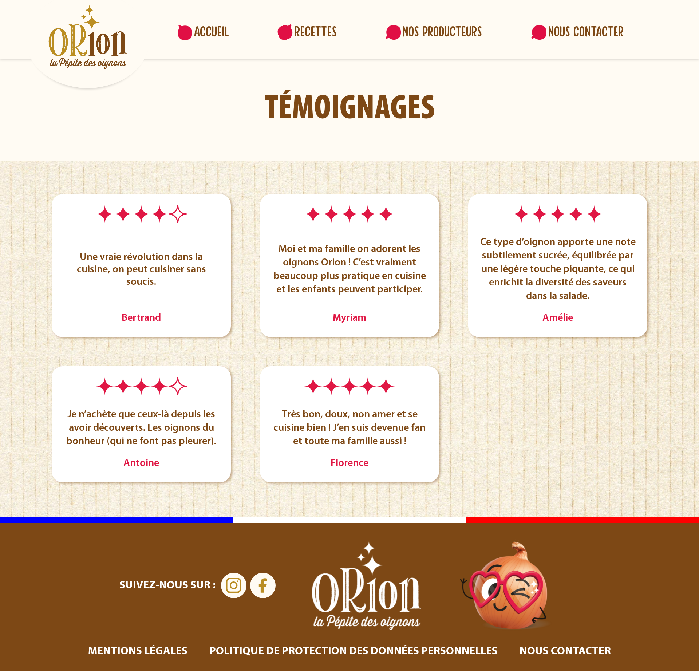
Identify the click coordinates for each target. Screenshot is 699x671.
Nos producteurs (442, 32)
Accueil (211, 32)
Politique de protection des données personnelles (353, 651)
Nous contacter (586, 32)
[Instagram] (233, 585)
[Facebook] (263, 585)
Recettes (316, 32)
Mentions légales (137, 651)
